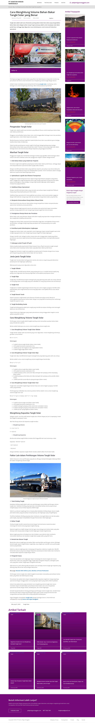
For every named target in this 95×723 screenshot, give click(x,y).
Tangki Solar (26, 604)
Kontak (63, 2)
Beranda (39, 2)
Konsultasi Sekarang (73, 202)
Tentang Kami (48, 2)
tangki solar (43, 84)
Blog (14, 7)
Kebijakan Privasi (54, 720)
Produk (56, 2)
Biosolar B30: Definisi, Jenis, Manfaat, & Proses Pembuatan (32, 570)
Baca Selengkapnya (71, 42)
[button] (55, 18)
